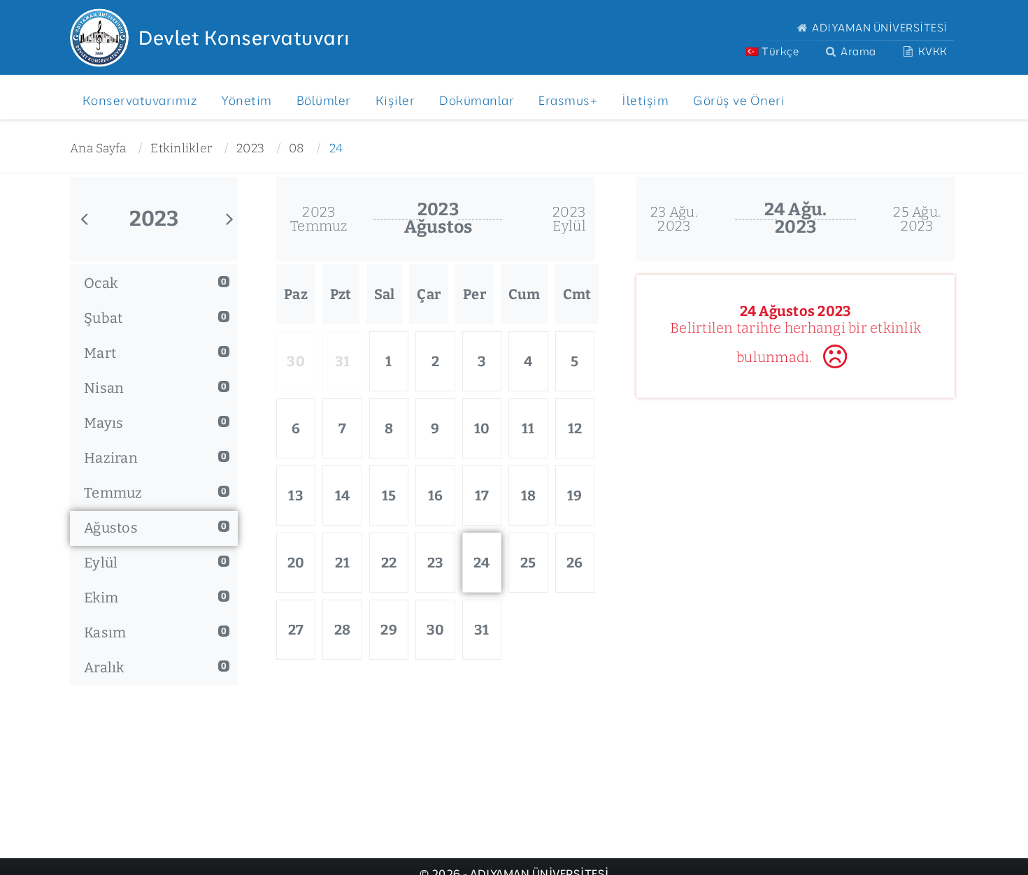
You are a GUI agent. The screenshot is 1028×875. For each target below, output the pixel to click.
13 (296, 495)
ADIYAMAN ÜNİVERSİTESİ (879, 27)
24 (336, 148)
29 (388, 629)
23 (435, 562)
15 (389, 495)
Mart (155, 353)
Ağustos (155, 527)
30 (436, 629)
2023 (250, 148)
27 (296, 629)
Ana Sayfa (98, 148)
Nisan (155, 387)
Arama (857, 51)
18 (528, 495)
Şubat (155, 318)
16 (435, 495)
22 (389, 562)
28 (342, 629)
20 (296, 562)
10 (482, 428)
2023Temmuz (319, 218)
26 (574, 562)
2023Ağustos (438, 218)
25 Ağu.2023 (917, 218)
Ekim (155, 597)
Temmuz (155, 492)
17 (482, 495)
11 (528, 428)
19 (575, 495)
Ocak (155, 283)
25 (528, 562)
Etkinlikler (181, 148)
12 (575, 428)
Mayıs (155, 422)
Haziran (155, 457)
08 (297, 148)
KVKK (931, 51)
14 (342, 495)
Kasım (155, 632)
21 (342, 562)
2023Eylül (569, 218)
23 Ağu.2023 (674, 218)
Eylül (155, 562)
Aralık (155, 667)
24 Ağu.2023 (795, 218)
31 (482, 629)
